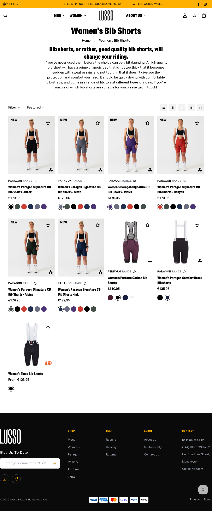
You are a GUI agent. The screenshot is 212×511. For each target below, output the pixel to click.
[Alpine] (17, 206)
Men (57, 15)
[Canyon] (24, 206)
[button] (203, 15)
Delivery (111, 447)
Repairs (111, 439)
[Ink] (30, 206)
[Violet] (44, 206)
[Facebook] (16, 478)
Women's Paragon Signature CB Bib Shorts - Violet (129, 189)
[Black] (73, 206)
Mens (71, 439)
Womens (74, 447)
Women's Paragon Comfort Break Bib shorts (179, 280)
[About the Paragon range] (35, 181)
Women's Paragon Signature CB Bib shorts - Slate (79, 189)
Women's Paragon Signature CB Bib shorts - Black (29, 189)
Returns (111, 454)
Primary (73, 462)
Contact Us (151, 454)
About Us (134, 15)
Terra (71, 477)
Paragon (73, 454)
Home (86, 40)
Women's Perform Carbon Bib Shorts (127, 280)
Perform (73, 469)
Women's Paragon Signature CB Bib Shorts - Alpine (29, 292)
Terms (208, 499)
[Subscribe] (54, 463)
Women (76, 15)
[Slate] (37, 206)
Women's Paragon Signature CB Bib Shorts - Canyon (178, 189)
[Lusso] (106, 15)
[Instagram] (4, 478)
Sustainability (153, 447)
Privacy (195, 499)
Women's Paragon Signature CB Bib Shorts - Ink (79, 292)
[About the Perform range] (134, 271)
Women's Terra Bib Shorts (25, 374)
